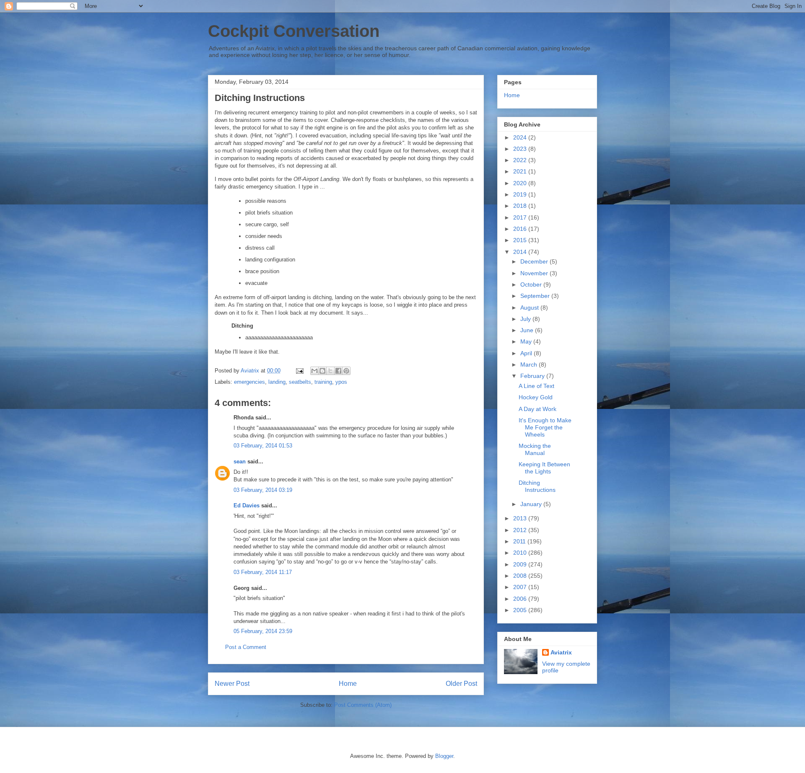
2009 (520, 564)
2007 (520, 587)
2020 (520, 183)
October (531, 284)
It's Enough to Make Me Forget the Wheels (545, 427)
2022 (520, 160)
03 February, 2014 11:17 (263, 572)
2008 (520, 575)
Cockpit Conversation (293, 31)
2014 (520, 251)
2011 (520, 541)
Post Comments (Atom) (363, 705)
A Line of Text (536, 386)
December (535, 261)
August (530, 307)
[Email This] (314, 371)
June (527, 330)
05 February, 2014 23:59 (263, 631)
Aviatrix (561, 652)
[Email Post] (299, 370)
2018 (520, 205)
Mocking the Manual (535, 449)
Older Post (461, 683)
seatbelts (300, 382)
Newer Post (232, 683)
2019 (520, 194)
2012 (520, 530)
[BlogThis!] (322, 371)
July (526, 318)
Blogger (444, 756)
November (535, 273)
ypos (341, 382)
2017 (520, 217)
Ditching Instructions (537, 486)
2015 (520, 240)
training (323, 382)
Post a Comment (245, 647)
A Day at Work (537, 409)
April (527, 353)
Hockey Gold (536, 397)
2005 (520, 610)
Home (348, 683)
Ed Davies (247, 505)
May (526, 341)
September (535, 295)
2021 (520, 171)
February (533, 375)
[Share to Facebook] (338, 371)
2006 (520, 598)
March (529, 364)
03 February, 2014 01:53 (263, 445)
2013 (520, 518)
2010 (520, 552)
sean (240, 461)
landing (277, 382)
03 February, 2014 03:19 (263, 490)
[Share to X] (330, 371)
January (531, 504)
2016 (520, 228)
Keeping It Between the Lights (544, 468)
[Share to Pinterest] (346, 371)
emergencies (249, 382)
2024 (520, 137)
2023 (520, 148)
